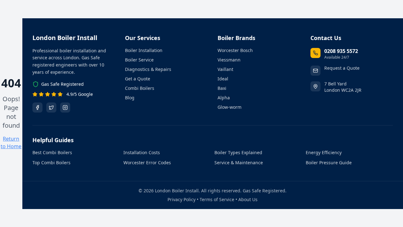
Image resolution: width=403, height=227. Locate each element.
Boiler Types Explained (238, 152)
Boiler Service (139, 60)
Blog (129, 98)
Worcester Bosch (235, 50)
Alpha (224, 98)
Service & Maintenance (238, 163)
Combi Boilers (139, 88)
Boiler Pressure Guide (329, 163)
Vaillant (225, 69)
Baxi (222, 88)
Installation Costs (141, 152)
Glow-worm (229, 107)
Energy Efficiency (324, 152)
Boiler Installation (143, 50)
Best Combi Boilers (52, 152)
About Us (248, 199)
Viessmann (229, 60)
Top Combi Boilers (51, 163)
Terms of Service (217, 199)
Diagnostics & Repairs (148, 69)
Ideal (223, 79)
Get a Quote (137, 79)
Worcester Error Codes (147, 163)
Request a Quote (342, 68)
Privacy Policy (181, 199)
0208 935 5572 (341, 51)
